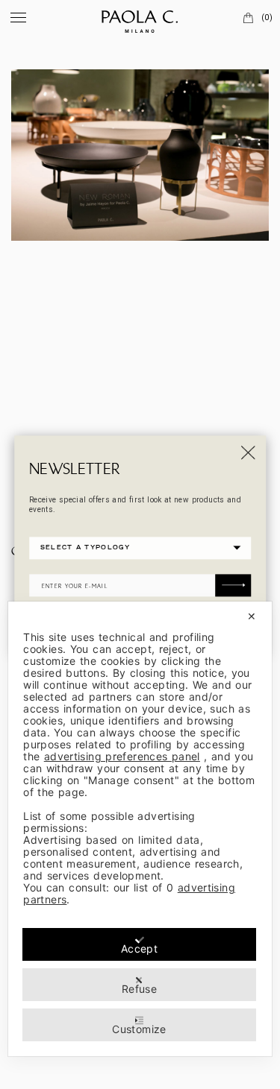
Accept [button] (139, 948)
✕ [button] (251, 616)
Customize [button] (139, 1029)
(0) (267, 17)
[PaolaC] (140, 18)
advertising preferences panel (122, 756)
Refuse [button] (139, 988)
